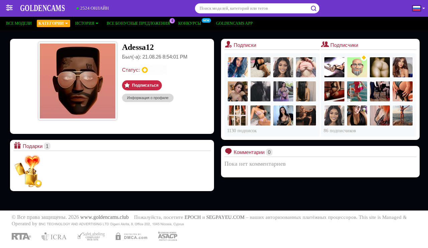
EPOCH (193, 217)
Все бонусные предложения (138, 23)
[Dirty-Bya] (306, 91)
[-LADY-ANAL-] (380, 67)
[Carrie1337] (380, 91)
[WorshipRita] (260, 67)
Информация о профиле (148, 98)
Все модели (19, 23)
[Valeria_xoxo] (260, 91)
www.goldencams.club (104, 217)
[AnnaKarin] (283, 67)
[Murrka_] (402, 67)
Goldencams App (234, 23)
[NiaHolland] (306, 115)
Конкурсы (189, 23)
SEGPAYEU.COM (225, 217)
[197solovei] (357, 67)
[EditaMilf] (402, 115)
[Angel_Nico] (283, 115)
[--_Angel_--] (380, 115)
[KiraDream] (402, 91)
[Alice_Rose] (306, 67)
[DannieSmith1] (237, 115)
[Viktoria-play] (357, 115)
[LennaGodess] (237, 91)
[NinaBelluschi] (260, 115)
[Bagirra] (334, 67)
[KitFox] (357, 91)
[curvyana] (237, 67)
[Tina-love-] (334, 91)
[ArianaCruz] (283, 91)
